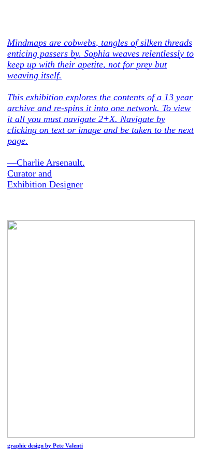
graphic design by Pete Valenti (45, 445)
